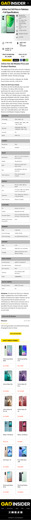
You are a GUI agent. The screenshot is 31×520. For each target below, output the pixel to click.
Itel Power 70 (7, 460)
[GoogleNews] (21, 512)
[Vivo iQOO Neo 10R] (23, 451)
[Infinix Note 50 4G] (23, 401)
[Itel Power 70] (8, 451)
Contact (28, 508)
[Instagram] (15, 512)
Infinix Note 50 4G (22, 410)
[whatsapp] (27, 60)
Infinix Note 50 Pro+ (22, 385)
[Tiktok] (18, 512)
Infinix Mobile (7, 60)
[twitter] (24, 60)
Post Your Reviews (15, 333)
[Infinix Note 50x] (8, 376)
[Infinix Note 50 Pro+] (23, 376)
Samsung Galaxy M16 (8, 486)
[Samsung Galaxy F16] (23, 350)
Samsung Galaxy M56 (8, 360)
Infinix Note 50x (7, 384)
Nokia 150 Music (8, 435)
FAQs (22, 508)
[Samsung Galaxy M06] (23, 477)
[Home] (13, 3)
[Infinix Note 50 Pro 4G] (8, 401)
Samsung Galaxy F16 (22, 360)
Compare (15, 60)
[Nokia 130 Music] (23, 426)
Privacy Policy (10, 508)
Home (2, 508)
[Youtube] (12, 512)
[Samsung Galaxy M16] (8, 477)
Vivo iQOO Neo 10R (22, 461)
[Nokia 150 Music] (8, 426)
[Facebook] (9, 512)
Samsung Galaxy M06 (22, 486)
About (17, 508)
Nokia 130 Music (23, 435)
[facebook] (21, 60)
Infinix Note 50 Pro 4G (7, 410)
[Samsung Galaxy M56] (8, 350)
